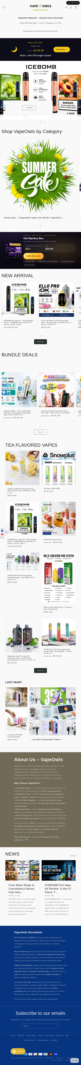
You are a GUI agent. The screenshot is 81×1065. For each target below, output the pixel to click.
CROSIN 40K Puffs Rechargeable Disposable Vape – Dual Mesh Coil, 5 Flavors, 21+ (21, 577)
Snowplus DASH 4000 (52, 488)
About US (21, 1035)
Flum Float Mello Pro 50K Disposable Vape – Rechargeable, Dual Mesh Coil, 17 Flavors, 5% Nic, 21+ (56, 322)
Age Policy (60, 1035)
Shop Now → (61, 49)
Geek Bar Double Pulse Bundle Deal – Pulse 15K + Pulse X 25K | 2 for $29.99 (55, 412)
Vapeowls (18, 1058)
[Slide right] (45, 226)
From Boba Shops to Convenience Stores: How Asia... (22, 889)
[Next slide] (45, 122)
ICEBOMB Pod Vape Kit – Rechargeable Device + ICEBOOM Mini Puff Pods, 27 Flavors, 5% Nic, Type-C (18, 322)
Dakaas (2, 537)
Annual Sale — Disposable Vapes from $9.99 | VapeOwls (32, 218)
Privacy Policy (31, 1035)
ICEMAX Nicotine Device (53, 539)
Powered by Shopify (27, 1058)
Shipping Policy (43, 1040)
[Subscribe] (57, 1025)
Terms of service (60, 1058)
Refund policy (39, 1058)
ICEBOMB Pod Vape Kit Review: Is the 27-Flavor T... (58, 889)
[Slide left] (36, 226)
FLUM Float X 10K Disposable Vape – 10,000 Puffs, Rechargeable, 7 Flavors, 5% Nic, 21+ (58, 651)
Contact (40, 1035)
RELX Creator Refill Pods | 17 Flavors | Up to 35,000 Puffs (58, 608)
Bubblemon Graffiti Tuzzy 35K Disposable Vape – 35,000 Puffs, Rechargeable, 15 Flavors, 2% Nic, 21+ (21, 658)
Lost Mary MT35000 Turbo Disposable (14, 736)
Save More (54, 1040)
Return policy (50, 1035)
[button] (4, 7)
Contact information (57, 1060)
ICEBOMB (29, 107)
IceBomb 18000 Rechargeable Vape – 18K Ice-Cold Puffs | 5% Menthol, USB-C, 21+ (21, 490)
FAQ (67, 1035)
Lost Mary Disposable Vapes (46, 739)
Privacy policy (49, 1058)
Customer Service (29, 1040)
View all (40, 342)
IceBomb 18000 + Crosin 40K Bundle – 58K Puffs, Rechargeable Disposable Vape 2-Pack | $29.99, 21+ (18, 413)
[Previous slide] (36, 122)
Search (13, 1035)
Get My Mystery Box (33, 256)
